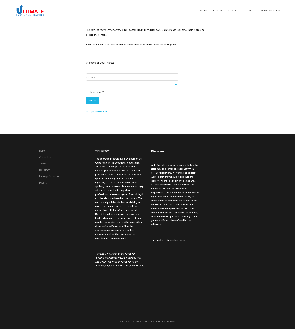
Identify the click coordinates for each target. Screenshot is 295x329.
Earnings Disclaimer (49, 177)
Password (91, 78)
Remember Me (97, 92)
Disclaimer (44, 170)
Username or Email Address (100, 63)
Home (42, 151)
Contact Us (45, 157)
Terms (42, 164)
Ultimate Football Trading (30, 10)
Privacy (43, 183)
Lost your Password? (97, 112)
